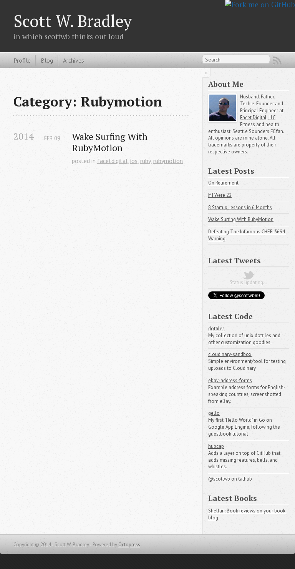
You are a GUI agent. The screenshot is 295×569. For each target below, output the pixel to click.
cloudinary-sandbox (230, 354)
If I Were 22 (220, 195)
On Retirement (223, 183)
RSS (277, 61)
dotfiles (216, 328)
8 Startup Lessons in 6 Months (240, 207)
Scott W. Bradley (72, 21)
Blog (47, 60)
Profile (22, 60)
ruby (145, 161)
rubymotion (168, 161)
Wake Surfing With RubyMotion (111, 142)
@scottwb (219, 479)
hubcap (216, 446)
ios (134, 161)
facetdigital (112, 161)
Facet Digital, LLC (257, 117)
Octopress (129, 544)
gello (214, 413)
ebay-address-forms (230, 380)
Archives (73, 60)
